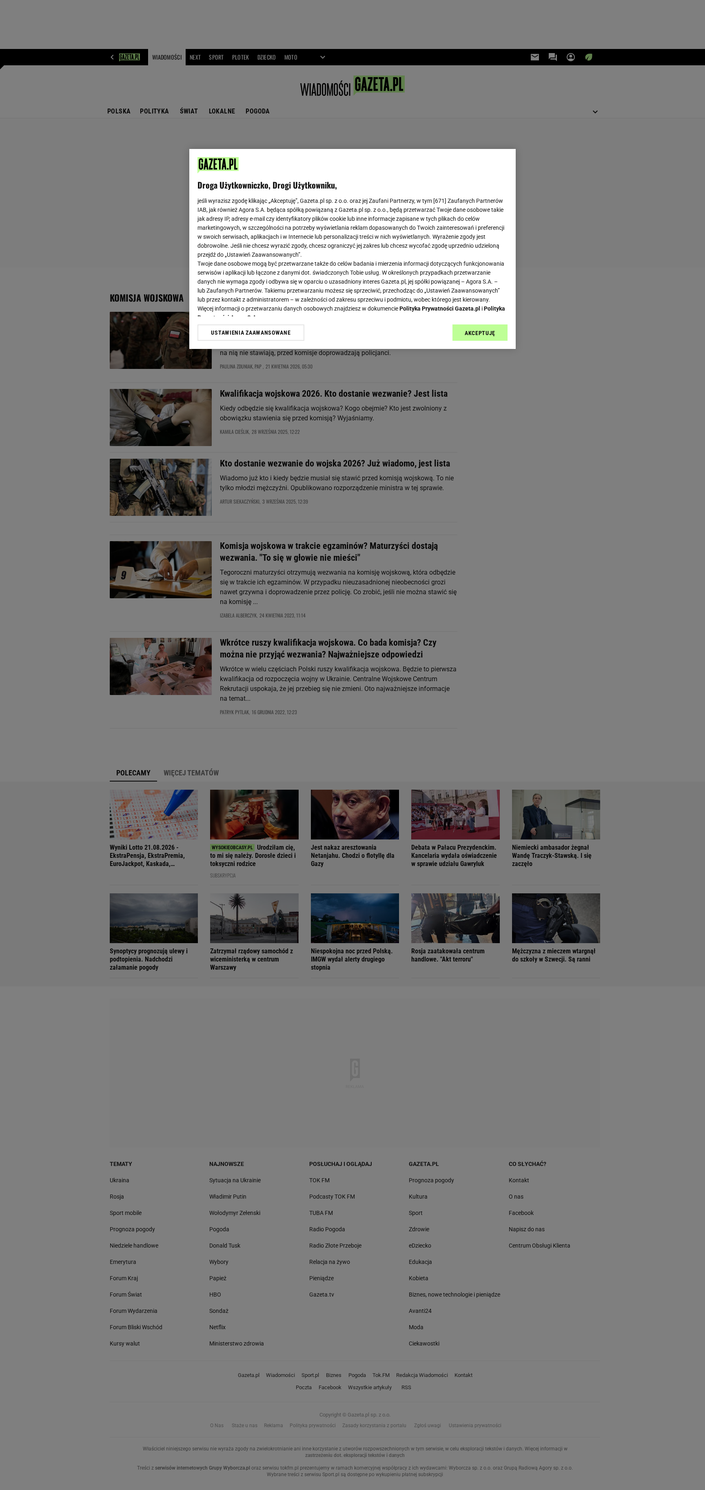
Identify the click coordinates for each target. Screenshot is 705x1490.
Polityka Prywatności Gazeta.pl (439, 308)
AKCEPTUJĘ (480, 333)
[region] (352, 249)
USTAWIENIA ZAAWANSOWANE (250, 332)
